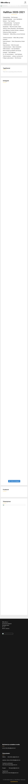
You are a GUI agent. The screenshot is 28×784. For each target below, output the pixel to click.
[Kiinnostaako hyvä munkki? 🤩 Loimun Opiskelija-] (19, 250)
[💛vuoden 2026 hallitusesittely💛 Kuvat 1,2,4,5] (8, 411)
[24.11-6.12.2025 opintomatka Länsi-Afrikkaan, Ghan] (8, 326)
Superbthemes (14, 781)
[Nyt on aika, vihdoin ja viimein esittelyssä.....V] (19, 443)
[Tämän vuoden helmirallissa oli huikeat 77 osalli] (8, 374)
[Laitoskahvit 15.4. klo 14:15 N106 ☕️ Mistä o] (19, 374)
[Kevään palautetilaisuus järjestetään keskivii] (19, 106)
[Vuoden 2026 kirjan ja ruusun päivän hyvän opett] (8, 144)
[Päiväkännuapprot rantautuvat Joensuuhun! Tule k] (8, 233)
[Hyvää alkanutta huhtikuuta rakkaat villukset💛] (19, 329)
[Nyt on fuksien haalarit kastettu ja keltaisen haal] (19, 156)
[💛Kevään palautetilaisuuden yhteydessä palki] (8, 102)
